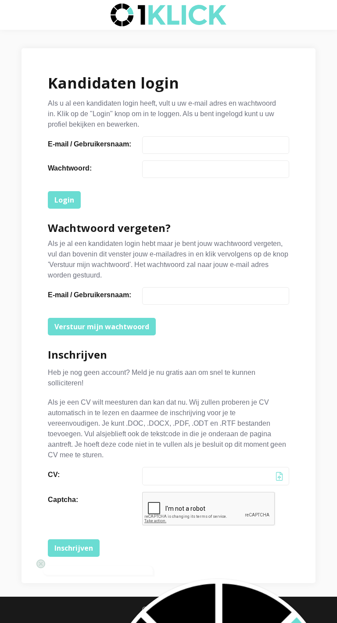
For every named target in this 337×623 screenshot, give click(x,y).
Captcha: (63, 499)
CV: (54, 474)
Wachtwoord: (70, 168)
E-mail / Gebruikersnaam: (89, 144)
